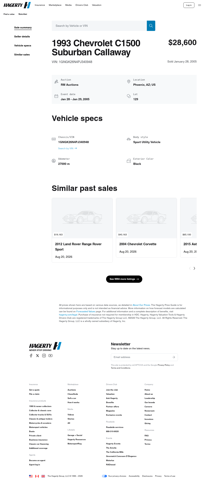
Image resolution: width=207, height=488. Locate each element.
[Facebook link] (31, 355)
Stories (71, 419)
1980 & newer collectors (40, 406)
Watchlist (22, 14)
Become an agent (37, 460)
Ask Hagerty (112, 398)
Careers (148, 407)
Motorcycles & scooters (40, 423)
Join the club (112, 390)
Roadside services (114, 427)
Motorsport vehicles (38, 427)
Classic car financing (39, 444)
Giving (147, 423)
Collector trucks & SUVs (40, 415)
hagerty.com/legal (68, 314)
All (69, 423)
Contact (148, 415)
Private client (35, 436)
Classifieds (73, 394)
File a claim (34, 394)
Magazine (110, 411)
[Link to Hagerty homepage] (45, 346)
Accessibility (134, 476)
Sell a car (72, 398)
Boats (32, 431)
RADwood (110, 465)
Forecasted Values (85, 311)
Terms (147, 444)
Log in (189, 5)
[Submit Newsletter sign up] (173, 357)
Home (147, 390)
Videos (71, 415)
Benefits (110, 402)
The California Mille (115, 452)
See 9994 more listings (122, 279)
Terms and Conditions (120, 368)
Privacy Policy (164, 365)
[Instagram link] (44, 355)
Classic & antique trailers (40, 419)
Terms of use (169, 476)
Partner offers (112, 407)
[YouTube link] (50, 355)
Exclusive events (114, 415)
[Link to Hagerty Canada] (37, 476)
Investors (149, 419)
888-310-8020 (112, 431)
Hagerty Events (113, 444)
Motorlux (110, 460)
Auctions (72, 390)
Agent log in (34, 465)
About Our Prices (141, 305)
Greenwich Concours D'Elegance (121, 456)
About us (149, 394)
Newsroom (150, 411)
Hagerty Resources (77, 439)
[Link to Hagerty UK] (43, 476)
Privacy (148, 440)
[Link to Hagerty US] (31, 476)
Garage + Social (75, 435)
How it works (73, 402)
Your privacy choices (117, 476)
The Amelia (111, 448)
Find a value (9, 14)
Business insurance (38, 440)
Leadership (150, 398)
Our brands (150, 402)
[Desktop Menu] (199, 5)
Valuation (110, 394)
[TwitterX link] (37, 355)
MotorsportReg (75, 444)
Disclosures (147, 476)
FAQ (146, 436)
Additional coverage (38, 448)
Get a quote (34, 390)
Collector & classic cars (40, 410)
